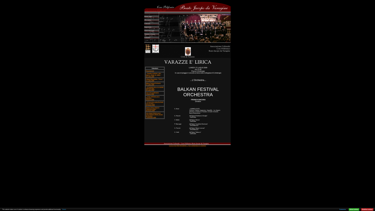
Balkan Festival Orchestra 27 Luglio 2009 (153, 83)
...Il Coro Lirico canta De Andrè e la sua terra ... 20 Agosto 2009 (154, 103)
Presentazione (150, 71)
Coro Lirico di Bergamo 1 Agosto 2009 (152, 93)
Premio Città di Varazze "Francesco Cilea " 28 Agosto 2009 (152, 109)
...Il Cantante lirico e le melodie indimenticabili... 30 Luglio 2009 (154, 88)
